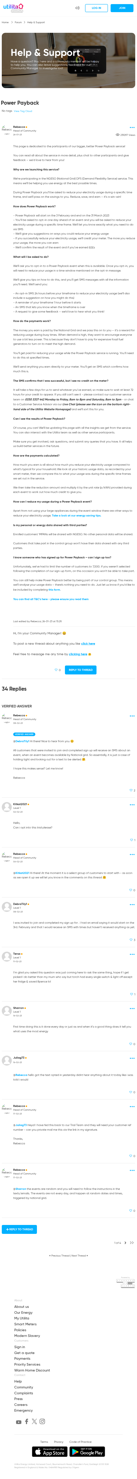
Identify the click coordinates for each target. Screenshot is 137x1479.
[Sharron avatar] (7, 1010)
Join (122, 8)
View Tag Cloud (23, 111)
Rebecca (19, 127)
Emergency (23, 1410)
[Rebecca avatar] (7, 129)
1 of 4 (117, 1243)
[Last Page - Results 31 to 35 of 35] (131, 1243)
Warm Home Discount (32, 1370)
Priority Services (27, 1364)
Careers (20, 1405)
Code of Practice (80, 1442)
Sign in (19, 1347)
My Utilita (21, 1318)
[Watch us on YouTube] (18, 1423)
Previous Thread (60, 1256)
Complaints (23, 1393)
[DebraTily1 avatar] (7, 906)
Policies (20, 1330)
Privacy (58, 1442)
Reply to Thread (81, 670)
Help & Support (36, 22)
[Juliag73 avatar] (7, 1060)
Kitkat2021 (20, 804)
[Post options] (132, 127)
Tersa (16, 954)
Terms (44, 1442)
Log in (96, 8)
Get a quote (24, 1353)
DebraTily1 (22, 741)
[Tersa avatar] (7, 956)
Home (5, 22)
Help (18, 1381)
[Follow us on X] (34, 1422)
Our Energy (23, 1312)
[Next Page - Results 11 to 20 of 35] (125, 1243)
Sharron (18, 1008)
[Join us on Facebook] (26, 1422)
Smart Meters (25, 1324)
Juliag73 (18, 1058)
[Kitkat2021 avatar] (7, 807)
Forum (18, 22)
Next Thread (79, 1256)
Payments (22, 1358)
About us (21, 1306)
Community (23, 1387)
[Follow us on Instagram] (42, 1422)
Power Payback (20, 102)
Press (18, 1399)
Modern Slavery (27, 1336)
